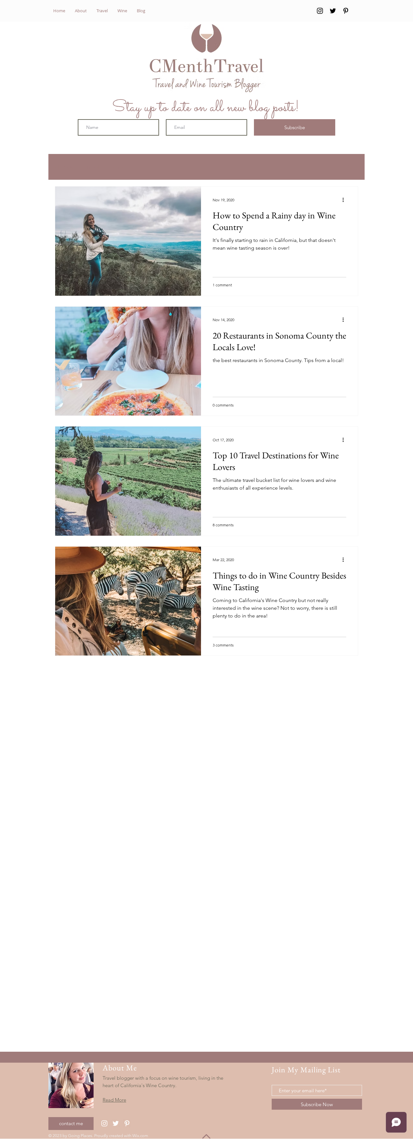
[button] (350, 167)
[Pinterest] (346, 11)
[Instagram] (320, 11)
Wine (117, 167)
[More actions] (345, 200)
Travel (92, 167)
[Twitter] (333, 11)
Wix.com (140, 1135)
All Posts (64, 167)
